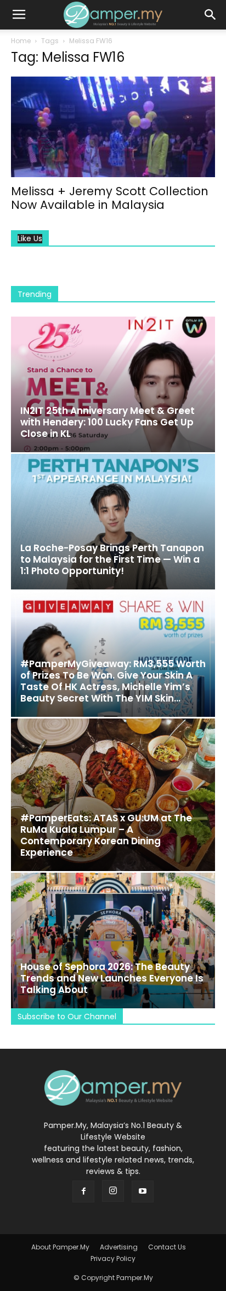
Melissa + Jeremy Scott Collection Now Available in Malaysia (109, 198)
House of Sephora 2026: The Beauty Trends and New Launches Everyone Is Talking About (112, 978)
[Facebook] (83, 1191)
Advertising (119, 1247)
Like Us (30, 238)
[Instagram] (113, 1191)
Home (21, 40)
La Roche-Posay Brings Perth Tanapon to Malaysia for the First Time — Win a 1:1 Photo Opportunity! (112, 559)
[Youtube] (143, 1191)
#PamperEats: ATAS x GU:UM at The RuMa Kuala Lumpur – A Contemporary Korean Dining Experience (106, 835)
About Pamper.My (60, 1247)
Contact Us (167, 1247)
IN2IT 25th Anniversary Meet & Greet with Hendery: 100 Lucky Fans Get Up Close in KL (107, 422)
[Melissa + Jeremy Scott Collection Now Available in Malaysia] (113, 127)
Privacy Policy (113, 1258)
